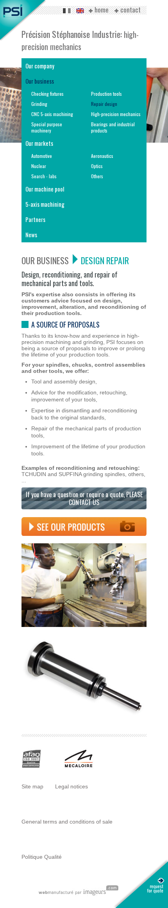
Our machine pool (44, 188)
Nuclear (38, 166)
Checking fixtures (47, 93)
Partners (35, 219)
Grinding (39, 103)
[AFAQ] (31, 767)
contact (130, 10)
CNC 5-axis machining (52, 114)
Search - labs (44, 176)
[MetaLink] (79, 767)
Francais (66, 10)
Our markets (39, 143)
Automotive (41, 155)
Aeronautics (102, 155)
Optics (97, 166)
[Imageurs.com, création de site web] (78, 894)
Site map (32, 786)
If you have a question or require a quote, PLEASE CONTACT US (84, 498)
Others (97, 176)
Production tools (106, 93)
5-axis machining (44, 204)
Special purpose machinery (46, 127)
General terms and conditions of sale (67, 821)
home (102, 10)
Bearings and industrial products (113, 127)
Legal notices (71, 786)
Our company (39, 65)
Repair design (104, 103)
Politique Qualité (41, 857)
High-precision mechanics (116, 114)
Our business (39, 81)
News (31, 234)
